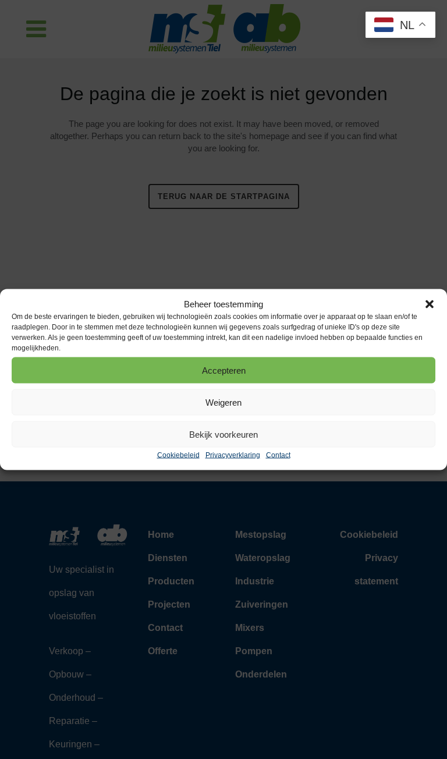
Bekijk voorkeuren (223, 434)
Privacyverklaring (232, 455)
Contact (278, 455)
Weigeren (223, 402)
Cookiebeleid (178, 455)
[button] (429, 304)
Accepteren (224, 370)
